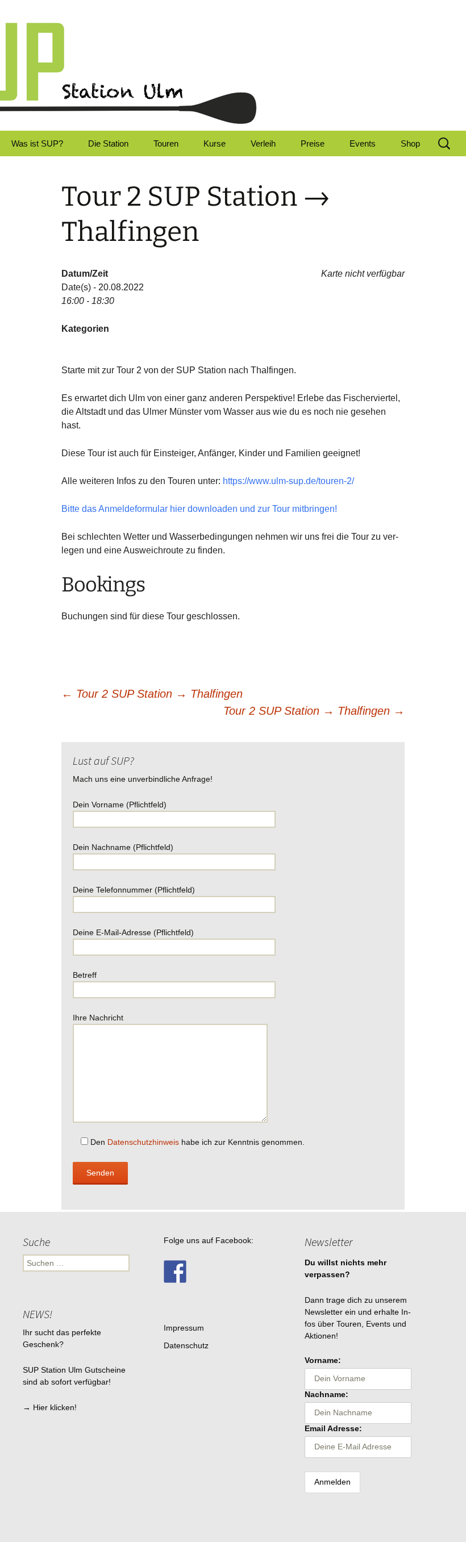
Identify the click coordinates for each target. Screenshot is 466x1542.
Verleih (263, 143)
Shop (410, 143)
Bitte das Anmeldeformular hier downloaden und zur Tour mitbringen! (199, 509)
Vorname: (323, 1360)
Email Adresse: (333, 1428)
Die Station (108, 143)
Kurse (214, 143)
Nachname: (326, 1394)
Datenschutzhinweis (143, 1142)
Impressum (184, 1327)
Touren (165, 143)
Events (362, 143)
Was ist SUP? (37, 143)
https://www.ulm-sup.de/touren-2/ (288, 481)
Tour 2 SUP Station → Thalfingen (152, 693)
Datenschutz (186, 1345)
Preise (312, 143)
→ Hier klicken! (50, 1407)
